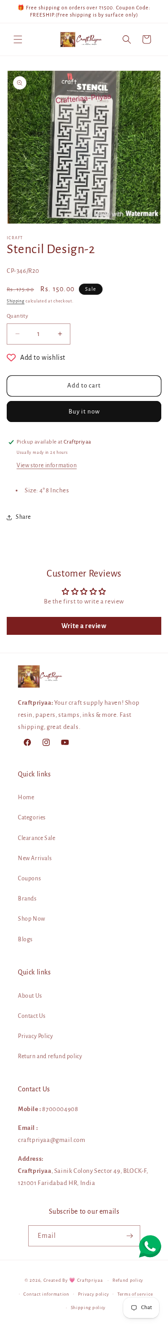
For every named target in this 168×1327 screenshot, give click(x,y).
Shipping (16, 301)
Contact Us (32, 1016)
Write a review (83, 625)
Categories (32, 817)
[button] (18, 39)
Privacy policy (93, 1294)
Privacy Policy (35, 1036)
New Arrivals (35, 858)
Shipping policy (88, 1307)
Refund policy (127, 1280)
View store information (47, 465)
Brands (27, 899)
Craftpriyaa (90, 1280)
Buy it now (84, 411)
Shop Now (31, 919)
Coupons (29, 878)
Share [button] (23, 517)
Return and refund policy (50, 1056)
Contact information (46, 1294)
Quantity (17, 316)
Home (26, 797)
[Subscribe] (130, 1235)
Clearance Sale (36, 838)
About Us (30, 996)
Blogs (25, 939)
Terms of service (135, 1294)
